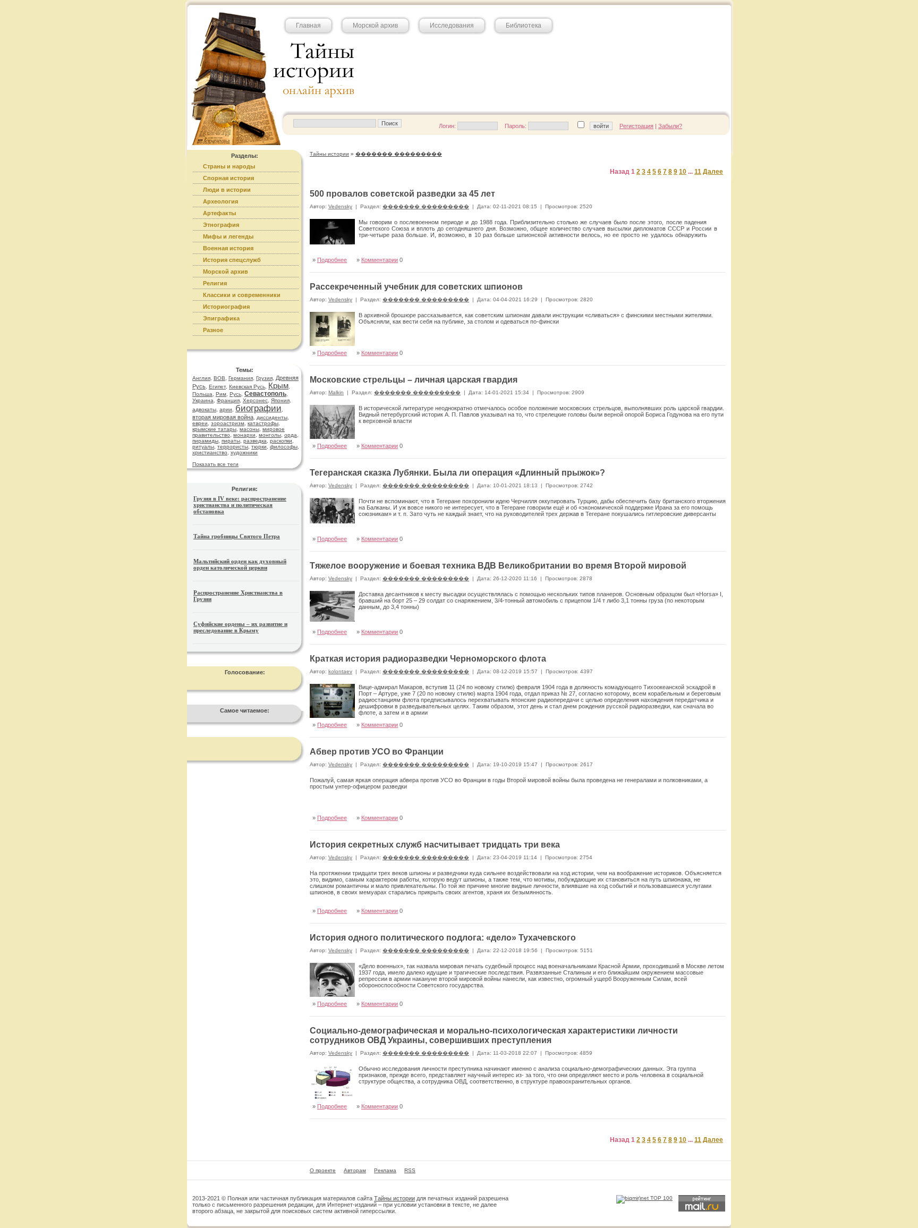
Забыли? (670, 126)
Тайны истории (394, 1198)
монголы (270, 435)
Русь (235, 394)
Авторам (355, 1170)
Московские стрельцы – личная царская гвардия (413, 379)
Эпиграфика (221, 318)
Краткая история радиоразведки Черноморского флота (428, 658)
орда (290, 435)
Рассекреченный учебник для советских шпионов (416, 286)
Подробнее (332, 260)
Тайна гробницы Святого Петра (236, 536)
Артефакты (219, 213)
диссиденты (272, 417)
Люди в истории (227, 190)
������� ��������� (425, 206)
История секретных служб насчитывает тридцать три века (435, 844)
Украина (203, 400)
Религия (215, 283)
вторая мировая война (222, 417)
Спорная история (228, 178)
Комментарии (379, 260)
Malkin (336, 392)
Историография (226, 306)
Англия (201, 378)
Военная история (228, 248)
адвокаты (204, 409)
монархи (244, 435)
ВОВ (219, 378)
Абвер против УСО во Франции (377, 751)
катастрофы (263, 423)
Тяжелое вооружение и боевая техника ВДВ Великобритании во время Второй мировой (498, 565)
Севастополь (265, 393)
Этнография (221, 225)
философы (284, 447)
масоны (249, 429)
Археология (220, 201)
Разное (213, 330)
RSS (409, 1170)
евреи (200, 423)
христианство (209, 452)
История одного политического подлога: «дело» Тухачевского (443, 937)
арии (225, 409)
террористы (232, 447)
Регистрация (636, 126)
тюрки (259, 447)
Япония (280, 400)
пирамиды (205, 441)
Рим (221, 394)
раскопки (281, 441)
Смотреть (701, 341)
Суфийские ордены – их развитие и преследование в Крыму (240, 627)
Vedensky (340, 206)
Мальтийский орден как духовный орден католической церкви (239, 564)
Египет (217, 386)
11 (697, 171)
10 (682, 171)
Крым (278, 385)
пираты (231, 441)
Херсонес (255, 400)
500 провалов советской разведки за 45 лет (402, 193)
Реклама (385, 1170)
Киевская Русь (247, 386)
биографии (258, 408)
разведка (255, 441)
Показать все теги (215, 464)
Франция (228, 400)
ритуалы (203, 447)
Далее (713, 171)
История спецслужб (232, 260)
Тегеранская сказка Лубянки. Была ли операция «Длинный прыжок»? (457, 472)
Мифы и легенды (228, 236)
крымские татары (214, 429)
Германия (240, 378)
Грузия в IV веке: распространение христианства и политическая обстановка (239, 504)
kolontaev (340, 671)
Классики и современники (241, 295)
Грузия (264, 378)
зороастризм (227, 423)
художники (244, 452)
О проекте (323, 1170)
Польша (202, 394)
